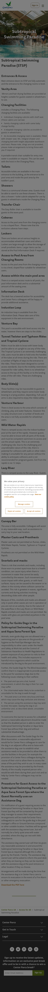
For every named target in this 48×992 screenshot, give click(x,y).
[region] (24, 496)
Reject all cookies (14, 511)
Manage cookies (24, 504)
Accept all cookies (33, 511)
